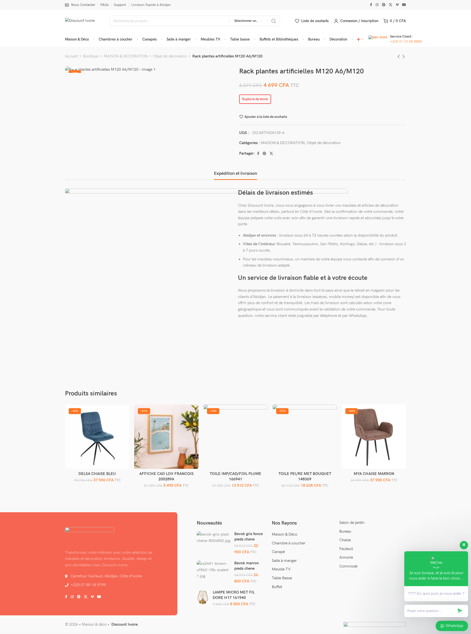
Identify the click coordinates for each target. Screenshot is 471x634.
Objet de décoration (170, 56)
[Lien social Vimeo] (397, 5)
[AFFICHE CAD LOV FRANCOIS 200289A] (166, 436)
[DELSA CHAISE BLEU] (97, 436)
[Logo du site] (80, 21)
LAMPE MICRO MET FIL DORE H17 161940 (234, 595)
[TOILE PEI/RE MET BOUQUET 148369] (305, 436)
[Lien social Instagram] (377, 5)
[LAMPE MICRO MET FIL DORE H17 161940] (203, 597)
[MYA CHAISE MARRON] (374, 436)
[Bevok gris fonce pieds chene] (214, 537)
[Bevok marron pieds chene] (214, 570)
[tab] (235, 173)
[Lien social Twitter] (390, 5)
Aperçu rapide (120, 425)
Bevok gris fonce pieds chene (248, 537)
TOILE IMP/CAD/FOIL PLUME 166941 (235, 477)
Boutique (90, 56)
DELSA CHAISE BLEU (97, 474)
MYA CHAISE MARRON (374, 474)
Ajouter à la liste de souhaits (266, 117)
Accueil (71, 56)
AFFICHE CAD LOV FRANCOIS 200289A (166, 477)
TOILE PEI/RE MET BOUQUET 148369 (304, 477)
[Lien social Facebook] (371, 5)
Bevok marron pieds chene (246, 566)
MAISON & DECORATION (126, 56)
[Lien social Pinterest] (383, 5)
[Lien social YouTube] (404, 5)
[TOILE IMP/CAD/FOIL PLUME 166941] (235, 436)
